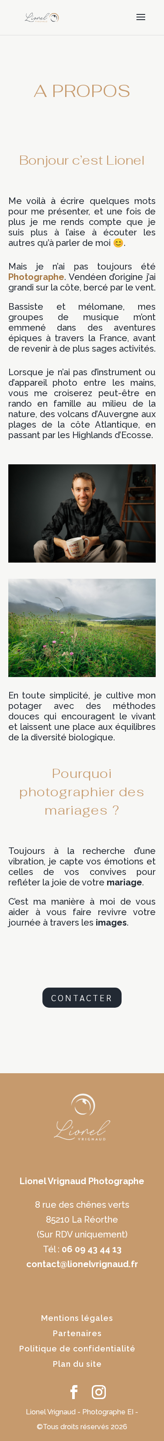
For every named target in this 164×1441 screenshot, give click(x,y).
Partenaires (77, 1333)
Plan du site (77, 1363)
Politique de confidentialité (77, 1348)
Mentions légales (77, 1318)
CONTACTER (82, 997)
